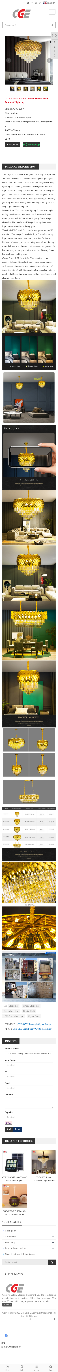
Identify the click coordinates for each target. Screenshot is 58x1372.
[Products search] (52, 25)
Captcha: (9, 1112)
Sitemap (33, 1316)
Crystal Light (29, 1011)
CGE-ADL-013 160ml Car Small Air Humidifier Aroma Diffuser (14, 1214)
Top (50, 1370)
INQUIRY (13, 144)
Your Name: (10, 1060)
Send (8, 1129)
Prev (8, 60)
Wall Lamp (10, 1242)
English (51, 3)
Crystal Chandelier (31, 1006)
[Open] (54, 46)
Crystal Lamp (34, 1016)
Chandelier (13, 1006)
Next (49, 60)
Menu (36, 1370)
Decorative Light (11, 1011)
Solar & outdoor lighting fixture (20, 1254)
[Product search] (52, 1262)
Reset (17, 1129)
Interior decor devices (15, 1248)
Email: (8, 1083)
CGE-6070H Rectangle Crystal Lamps (34, 1024)
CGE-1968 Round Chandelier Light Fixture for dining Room (43, 1180)
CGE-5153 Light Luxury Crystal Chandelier (32, 1029)
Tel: (6, 1072)
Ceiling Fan (10, 1230)
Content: (9, 1095)
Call (22, 1370)
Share (7, 1370)
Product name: (12, 1049)
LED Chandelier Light (13, 1016)
